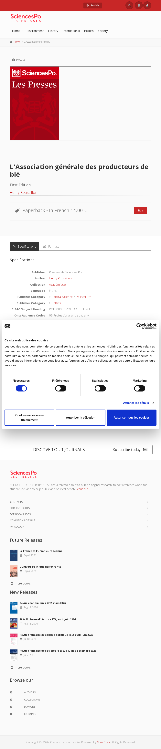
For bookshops (20, 514)
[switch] (60, 388)
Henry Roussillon (23, 192)
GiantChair (103, 742)
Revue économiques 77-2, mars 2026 (43, 603)
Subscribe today (127, 449)
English (95, 5)
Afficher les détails (136, 402)
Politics (89, 31)
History (53, 31)
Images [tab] (21, 59)
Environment (35, 31)
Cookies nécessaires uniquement (29, 417)
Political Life (83, 297)
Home (16, 31)
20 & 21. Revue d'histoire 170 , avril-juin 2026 (48, 619)
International (71, 31)
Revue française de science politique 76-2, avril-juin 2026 (56, 635)
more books (22, 583)
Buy (140, 210)
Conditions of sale (22, 520)
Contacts (16, 502)
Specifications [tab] (26, 246)
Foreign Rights (20, 508)
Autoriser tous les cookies (132, 417)
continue (82, 489)
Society (103, 31)
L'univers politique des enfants (40, 566)
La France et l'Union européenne (41, 551)
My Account (18, 526)
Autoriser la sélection (80, 417)
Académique (57, 284)
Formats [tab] (53, 246)
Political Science (62, 297)
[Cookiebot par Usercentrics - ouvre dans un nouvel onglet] (139, 326)
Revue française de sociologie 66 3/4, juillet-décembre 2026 (58, 650)
